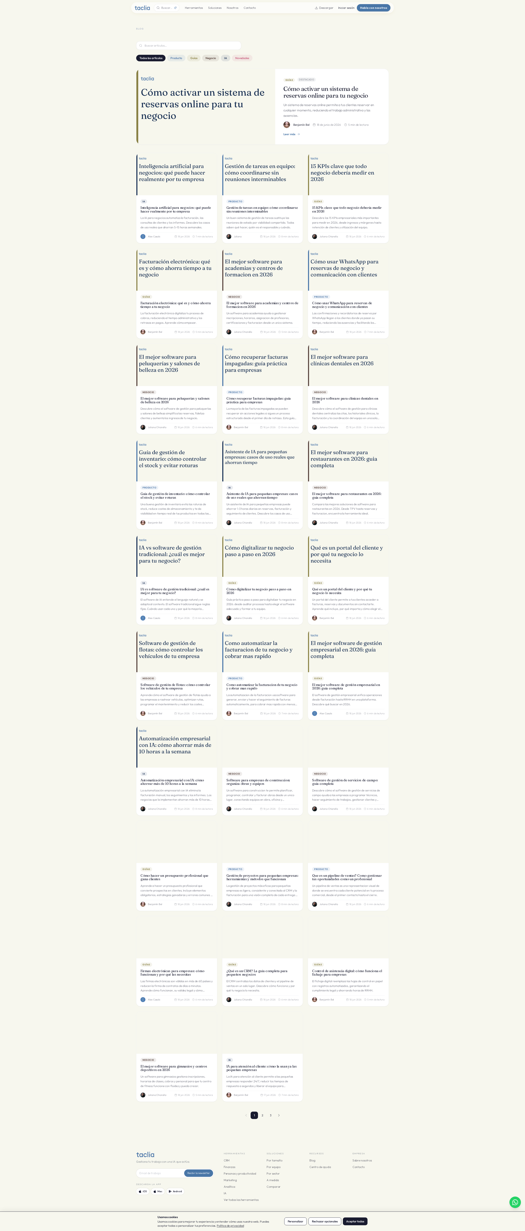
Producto (176, 58)
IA (225, 58)
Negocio (210, 58)
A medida (273, 1180)
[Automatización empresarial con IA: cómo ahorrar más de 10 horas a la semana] (176, 746)
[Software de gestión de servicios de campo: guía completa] (348, 746)
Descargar (326, 8)
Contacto (250, 8)
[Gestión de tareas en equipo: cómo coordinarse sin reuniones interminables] (262, 174)
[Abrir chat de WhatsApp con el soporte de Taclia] (515, 1202)
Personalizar (295, 1221)
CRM (227, 1160)
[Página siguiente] (279, 1115)
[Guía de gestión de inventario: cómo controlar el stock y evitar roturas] (176, 460)
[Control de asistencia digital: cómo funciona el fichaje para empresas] (348, 937)
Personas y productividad (240, 1173)
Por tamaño (274, 1160)
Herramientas (194, 8)
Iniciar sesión (346, 8)
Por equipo (274, 1167)
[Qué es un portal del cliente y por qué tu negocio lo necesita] (348, 556)
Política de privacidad (230, 1226)
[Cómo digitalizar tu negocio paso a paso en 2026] (262, 556)
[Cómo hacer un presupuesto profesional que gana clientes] (176, 842)
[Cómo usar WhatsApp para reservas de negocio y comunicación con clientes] (348, 269)
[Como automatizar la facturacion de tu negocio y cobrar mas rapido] (262, 651)
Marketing (230, 1180)
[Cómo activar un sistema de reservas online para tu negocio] (205, 106)
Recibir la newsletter (198, 1173)
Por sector (273, 1173)
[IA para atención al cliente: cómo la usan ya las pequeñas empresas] (262, 1033)
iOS (145, 1191)
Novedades (242, 58)
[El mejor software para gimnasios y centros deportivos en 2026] (176, 1033)
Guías (193, 58)
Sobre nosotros (362, 1160)
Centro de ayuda (320, 1167)
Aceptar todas (355, 1221)
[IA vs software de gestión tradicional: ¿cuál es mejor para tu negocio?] (176, 556)
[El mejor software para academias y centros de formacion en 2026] (262, 269)
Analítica (229, 1187)
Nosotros (232, 8)
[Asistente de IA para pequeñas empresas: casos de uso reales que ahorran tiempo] (262, 460)
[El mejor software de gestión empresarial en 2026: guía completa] (348, 651)
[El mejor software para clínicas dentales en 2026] (348, 365)
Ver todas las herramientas (241, 1200)
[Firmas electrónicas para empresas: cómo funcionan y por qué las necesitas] (176, 937)
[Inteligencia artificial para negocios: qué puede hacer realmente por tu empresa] (176, 174)
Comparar (274, 1187)
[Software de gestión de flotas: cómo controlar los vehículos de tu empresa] (176, 651)
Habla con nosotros (373, 8)
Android (177, 1191)
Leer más (289, 134)
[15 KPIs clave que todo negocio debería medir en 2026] (348, 174)
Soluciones (214, 8)
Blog (312, 1160)
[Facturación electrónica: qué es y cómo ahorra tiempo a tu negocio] (176, 269)
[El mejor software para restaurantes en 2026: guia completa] (348, 460)
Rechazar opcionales (325, 1221)
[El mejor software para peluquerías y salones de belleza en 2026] (176, 365)
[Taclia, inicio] (142, 8)
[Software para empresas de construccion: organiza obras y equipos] (262, 746)
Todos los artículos (150, 58)
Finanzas (229, 1167)
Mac (160, 1191)
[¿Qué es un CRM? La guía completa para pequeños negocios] (262, 937)
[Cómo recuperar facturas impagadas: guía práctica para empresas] (262, 365)
